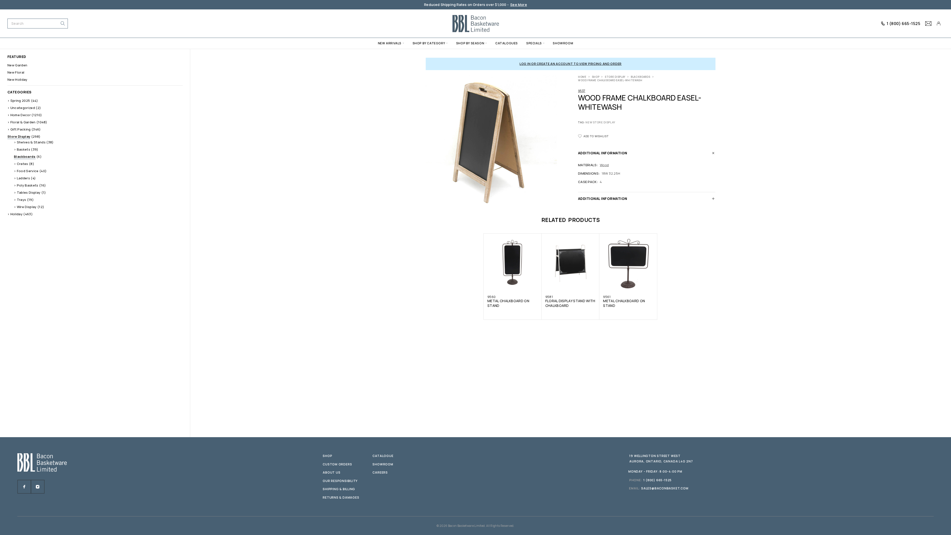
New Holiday (17, 79)
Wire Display (27, 207)
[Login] (939, 23)
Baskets (23, 149)
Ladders (23, 178)
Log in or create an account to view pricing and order (571, 64)
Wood (604, 165)
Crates (22, 163)
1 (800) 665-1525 (904, 23)
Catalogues (506, 43)
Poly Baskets (27, 185)
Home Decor (20, 115)
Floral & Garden (23, 122)
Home (582, 77)
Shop (596, 77)
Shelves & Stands (31, 142)
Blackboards (640, 77)
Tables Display (29, 192)
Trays (21, 199)
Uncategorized (22, 108)
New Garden (17, 65)
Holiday (16, 214)
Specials (534, 43)
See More (518, 4)
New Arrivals (389, 43)
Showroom (563, 43)
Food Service (28, 171)
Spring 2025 (20, 100)
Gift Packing (20, 129)
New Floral (15, 72)
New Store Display (600, 122)
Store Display (615, 77)
